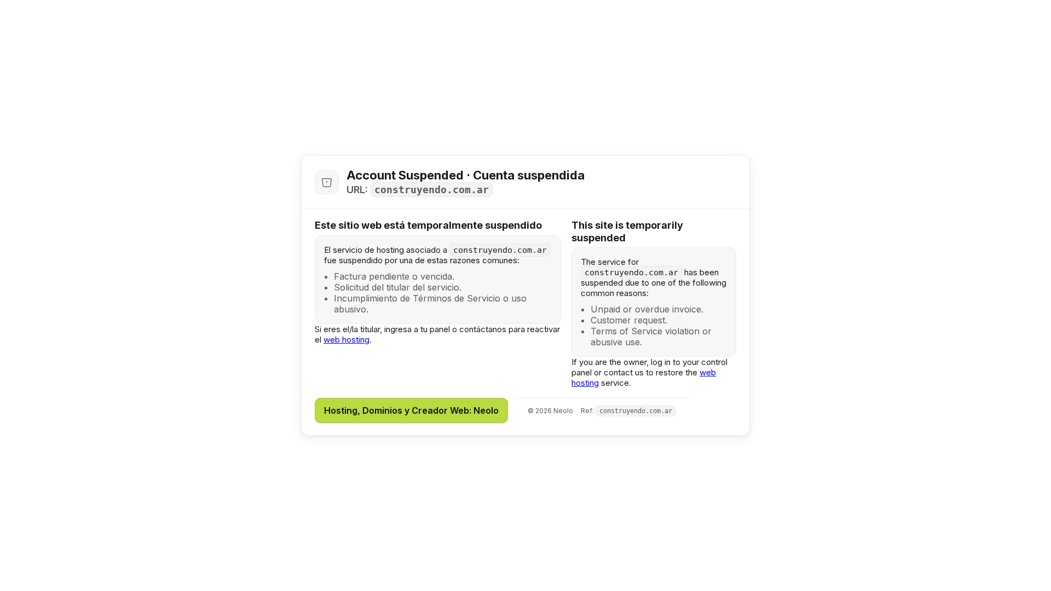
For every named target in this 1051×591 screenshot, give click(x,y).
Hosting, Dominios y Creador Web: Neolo (411, 410)
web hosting (346, 339)
